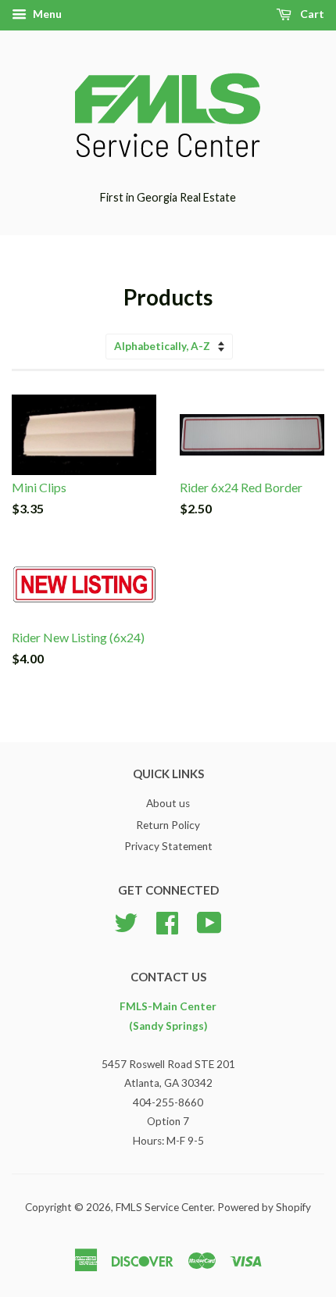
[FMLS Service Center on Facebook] (167, 921)
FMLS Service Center (164, 1207)
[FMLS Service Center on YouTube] (209, 921)
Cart (311, 13)
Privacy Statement (168, 846)
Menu (46, 13)
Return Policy (168, 825)
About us (168, 803)
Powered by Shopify (264, 1207)
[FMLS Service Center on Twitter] (126, 921)
